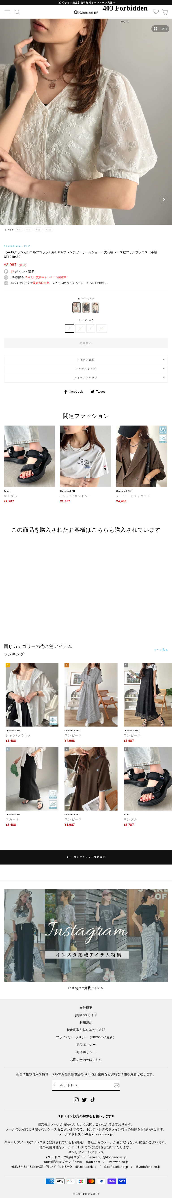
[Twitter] (84, 1099)
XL (101, 328)
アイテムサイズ (86, 368)
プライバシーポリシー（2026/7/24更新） (86, 1037)
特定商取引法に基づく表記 (86, 1030)
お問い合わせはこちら (86, 1059)
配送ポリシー (86, 1052)
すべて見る (161, 649)
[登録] (117, 1085)
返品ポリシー (86, 1044)
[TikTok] (92, 1099)
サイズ (86, 320)
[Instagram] (76, 1099)
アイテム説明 (86, 359)
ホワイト (76, 307)
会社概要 (86, 1007)
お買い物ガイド (86, 1015)
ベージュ (95, 307)
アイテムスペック (86, 377)
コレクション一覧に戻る (89, 857)
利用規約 (86, 1022)
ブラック (86, 307)
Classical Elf (17, 246)
